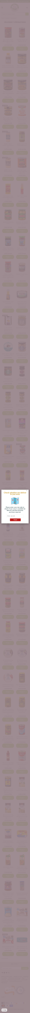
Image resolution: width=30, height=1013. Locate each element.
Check (15, 520)
